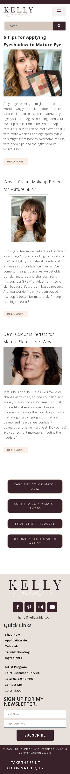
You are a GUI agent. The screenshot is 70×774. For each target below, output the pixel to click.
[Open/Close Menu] (59, 11)
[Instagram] (41, 607)
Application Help (17, 640)
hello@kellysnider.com (35, 617)
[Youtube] (52, 607)
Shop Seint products (35, 523)
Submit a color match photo (35, 506)
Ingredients (13, 658)
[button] (25, 765)
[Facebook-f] (18, 607)
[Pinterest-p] (29, 607)
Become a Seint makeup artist (35, 541)
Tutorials (12, 646)
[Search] (59, 26)
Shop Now (12, 634)
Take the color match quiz (35, 486)
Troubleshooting (17, 652)
